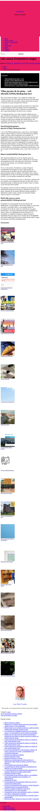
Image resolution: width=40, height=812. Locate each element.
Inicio (6, 39)
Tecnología (7, 45)
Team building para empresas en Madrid (16, 765)
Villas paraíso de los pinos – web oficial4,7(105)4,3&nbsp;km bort (14, 79)
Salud (6, 44)
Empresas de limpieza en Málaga (14, 755)
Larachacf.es (20, 11)
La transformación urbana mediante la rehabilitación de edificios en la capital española (20, 767)
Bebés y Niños (8, 40)
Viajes (6, 47)
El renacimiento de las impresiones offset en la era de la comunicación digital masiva (20, 782)
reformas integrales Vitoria (12, 756)
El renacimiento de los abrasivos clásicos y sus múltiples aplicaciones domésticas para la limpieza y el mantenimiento (20, 776)
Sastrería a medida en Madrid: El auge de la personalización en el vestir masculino (17, 789)
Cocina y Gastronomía (11, 42)
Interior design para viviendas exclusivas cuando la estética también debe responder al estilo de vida (21, 728)
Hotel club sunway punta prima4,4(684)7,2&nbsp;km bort (22, 85)
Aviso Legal (6, 806)
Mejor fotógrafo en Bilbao (12, 723)
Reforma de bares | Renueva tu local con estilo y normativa (21, 799)
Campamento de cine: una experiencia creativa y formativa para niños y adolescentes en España (21, 793)
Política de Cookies (8, 808)
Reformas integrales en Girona (13, 758)
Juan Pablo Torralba (34, 63)
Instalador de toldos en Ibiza (12, 773)
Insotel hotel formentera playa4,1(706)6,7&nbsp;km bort (21, 82)
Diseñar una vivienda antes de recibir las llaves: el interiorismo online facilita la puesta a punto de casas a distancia (20, 761)
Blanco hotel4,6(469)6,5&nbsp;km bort (16, 84)
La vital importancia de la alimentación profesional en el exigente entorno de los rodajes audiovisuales (20, 771)
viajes (9, 712)
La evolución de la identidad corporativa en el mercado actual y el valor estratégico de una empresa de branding (20, 732)
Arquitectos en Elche (10, 780)
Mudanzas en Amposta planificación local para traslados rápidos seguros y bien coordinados (20, 725)
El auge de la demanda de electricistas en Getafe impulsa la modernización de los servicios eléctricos (21, 786)
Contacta (7, 50)
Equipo (6, 49)
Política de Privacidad (9, 809)
